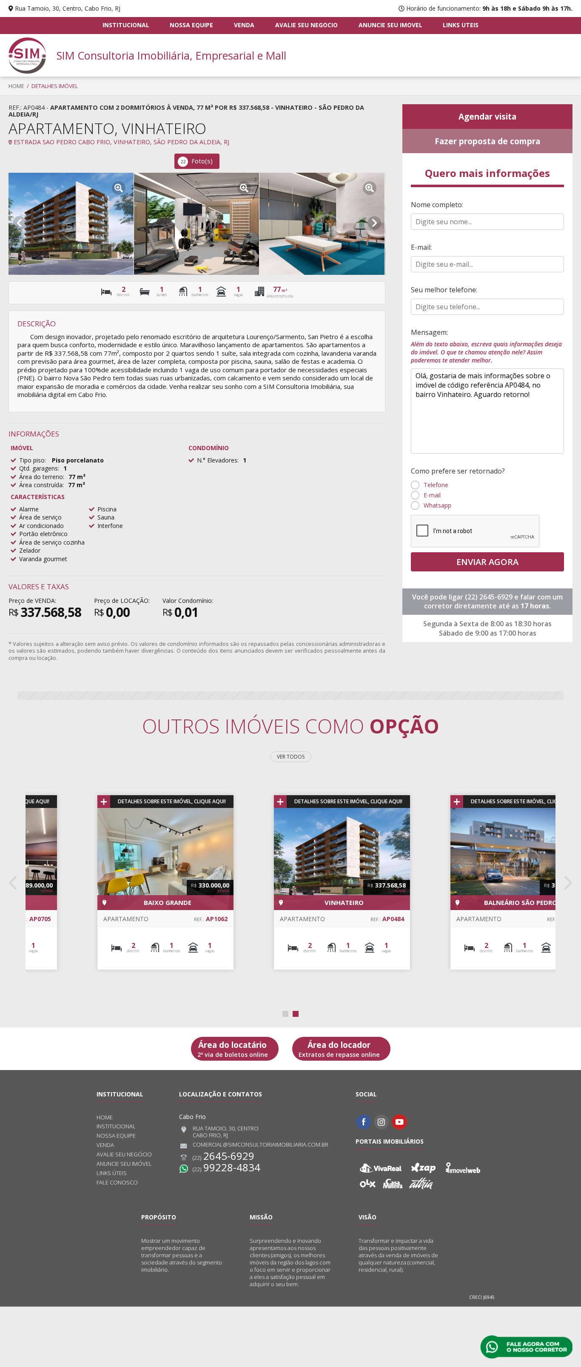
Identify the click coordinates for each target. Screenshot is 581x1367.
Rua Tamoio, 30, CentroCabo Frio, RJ (226, 1132)
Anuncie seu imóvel (390, 25)
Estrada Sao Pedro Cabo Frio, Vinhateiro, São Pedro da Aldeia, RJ (120, 142)
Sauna (105, 517)
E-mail (432, 495)
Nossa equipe (191, 25)
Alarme (29, 509)
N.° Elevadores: (218, 460)
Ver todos (291, 756)
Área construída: (41, 485)
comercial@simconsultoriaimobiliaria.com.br (260, 1144)
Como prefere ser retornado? (458, 471)
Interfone (110, 526)
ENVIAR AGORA (487, 562)
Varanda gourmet (43, 559)
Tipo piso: (32, 460)
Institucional (126, 25)
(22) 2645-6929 (489, 597)
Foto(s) (196, 161)
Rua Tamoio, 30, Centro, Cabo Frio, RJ (67, 8)
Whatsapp (437, 505)
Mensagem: (486, 346)
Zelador (29, 550)
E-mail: (421, 247)
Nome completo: (437, 204)
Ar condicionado (41, 526)
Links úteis (460, 25)
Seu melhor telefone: (444, 289)
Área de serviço (40, 517)
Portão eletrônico (43, 534)
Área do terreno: (41, 477)
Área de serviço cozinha (52, 542)
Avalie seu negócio (306, 25)
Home (16, 86)
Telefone (436, 485)
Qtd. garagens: (39, 468)
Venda (244, 25)
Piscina (107, 509)
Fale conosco (117, 1182)
